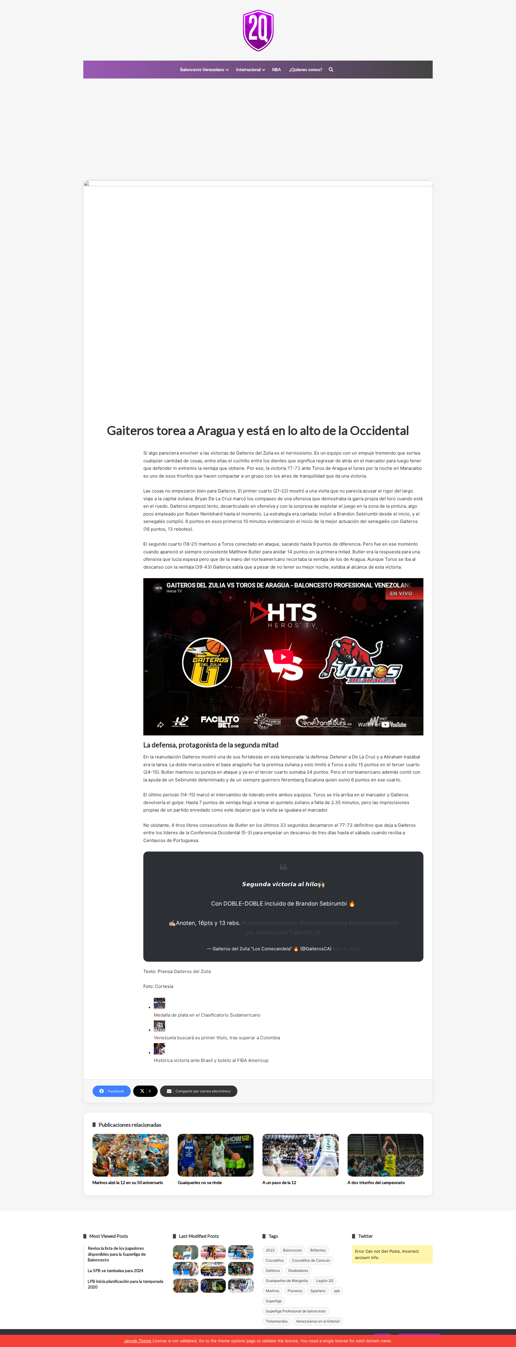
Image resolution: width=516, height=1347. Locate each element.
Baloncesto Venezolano (202, 69)
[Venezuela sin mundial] (213, 1252)
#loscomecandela (323, 923)
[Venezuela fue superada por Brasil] (185, 1269)
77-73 (293, 468)
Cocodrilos (275, 1260)
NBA (276, 69)
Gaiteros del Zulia (192, 971)
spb (337, 1290)
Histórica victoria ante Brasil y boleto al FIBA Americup (211, 1060)
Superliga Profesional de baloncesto (296, 1311)
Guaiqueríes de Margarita (287, 1280)
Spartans (318, 1290)
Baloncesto (292, 1250)
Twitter (365, 1236)
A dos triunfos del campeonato (376, 1182)
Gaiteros (273, 1270)
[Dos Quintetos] (258, 30)
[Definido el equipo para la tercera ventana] (213, 1269)
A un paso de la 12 (279, 1182)
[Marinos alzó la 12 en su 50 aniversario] (131, 1155)
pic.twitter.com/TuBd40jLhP (283, 932)
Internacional (248, 69)
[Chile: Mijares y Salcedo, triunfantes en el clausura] (185, 1252)
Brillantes (318, 1250)
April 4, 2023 (346, 949)
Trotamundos (277, 1321)
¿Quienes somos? (305, 69)
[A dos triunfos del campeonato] (386, 1155)
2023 (270, 1250)
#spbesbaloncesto (373, 923)
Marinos (272, 1290)
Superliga (274, 1301)
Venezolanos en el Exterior (318, 1321)
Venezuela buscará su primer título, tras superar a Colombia (217, 1037)
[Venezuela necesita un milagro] (241, 1252)
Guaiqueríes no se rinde (200, 1182)
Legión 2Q (324, 1280)
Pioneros (295, 1290)
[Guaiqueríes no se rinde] (216, 1155)
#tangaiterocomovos (270, 923)
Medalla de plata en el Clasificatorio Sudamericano (207, 1015)
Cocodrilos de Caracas (311, 1260)
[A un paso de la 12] (300, 1155)
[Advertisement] (258, 129)
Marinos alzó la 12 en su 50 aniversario (128, 1182)
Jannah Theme (137, 1340)
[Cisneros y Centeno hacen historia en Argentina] (241, 1269)
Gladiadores (298, 1270)
